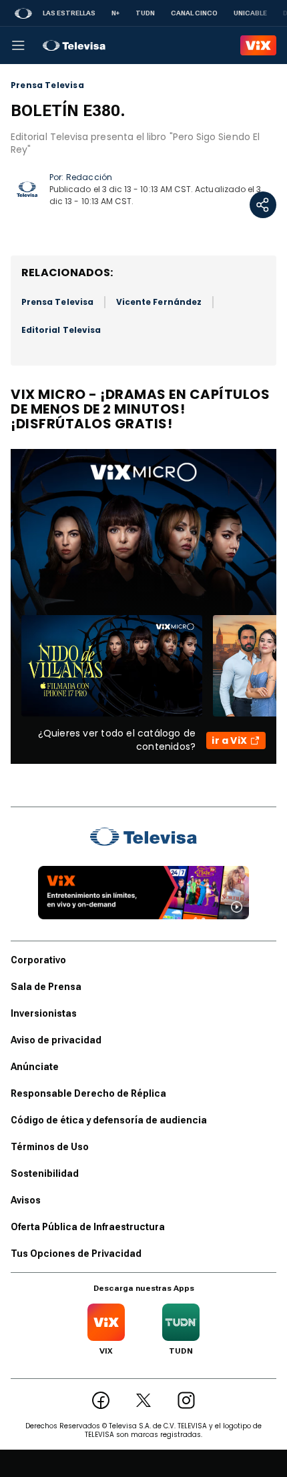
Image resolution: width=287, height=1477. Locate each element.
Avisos (26, 1200)
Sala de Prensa (46, 986)
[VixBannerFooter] (143, 892)
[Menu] (18, 45)
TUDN (145, 13)
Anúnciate (35, 1066)
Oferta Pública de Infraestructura (88, 1226)
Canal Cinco (194, 13)
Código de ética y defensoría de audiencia (109, 1120)
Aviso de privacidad (56, 1040)
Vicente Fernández (159, 302)
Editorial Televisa (61, 330)
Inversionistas (44, 1013)
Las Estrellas (69, 13)
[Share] (263, 204)
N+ (115, 13)
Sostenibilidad (45, 1173)
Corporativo (38, 960)
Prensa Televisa (47, 85)
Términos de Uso (50, 1146)
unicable (250, 13)
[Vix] (258, 45)
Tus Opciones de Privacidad (76, 1253)
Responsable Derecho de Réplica (88, 1093)
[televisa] (74, 45)
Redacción (89, 177)
